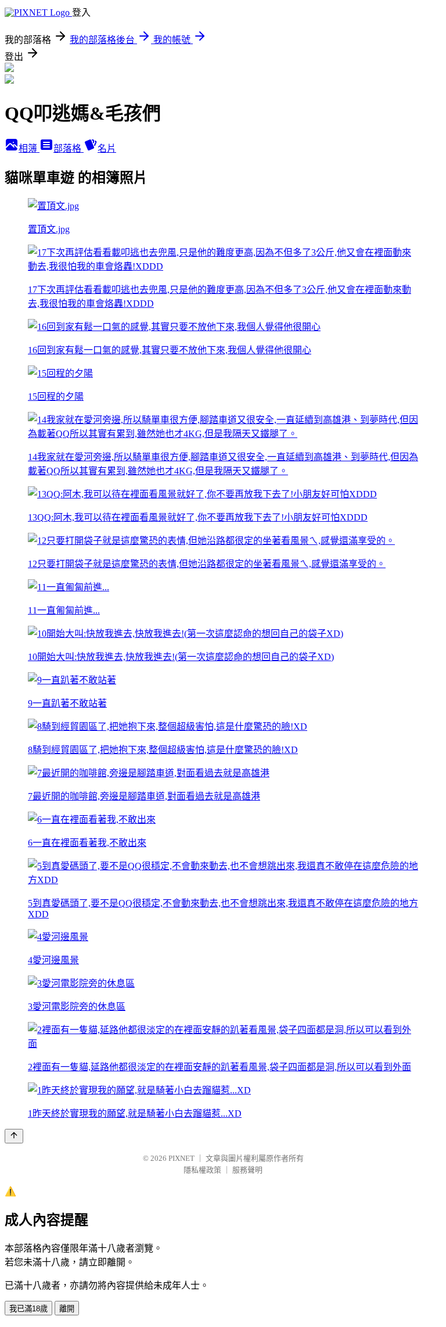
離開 (66, 1308)
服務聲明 (247, 1169)
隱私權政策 (202, 1169)
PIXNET (181, 1158)
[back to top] (14, 1136)
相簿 (29, 148)
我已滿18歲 (28, 1308)
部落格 (68, 148)
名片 (107, 148)
